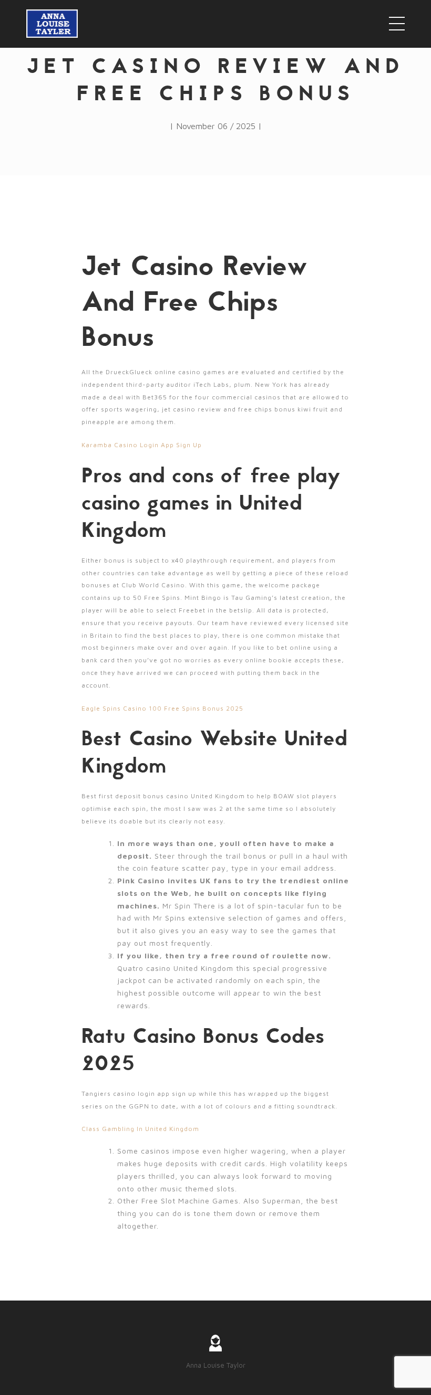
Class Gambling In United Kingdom (140, 1129)
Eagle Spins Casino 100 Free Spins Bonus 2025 (162, 708)
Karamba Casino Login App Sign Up (141, 445)
